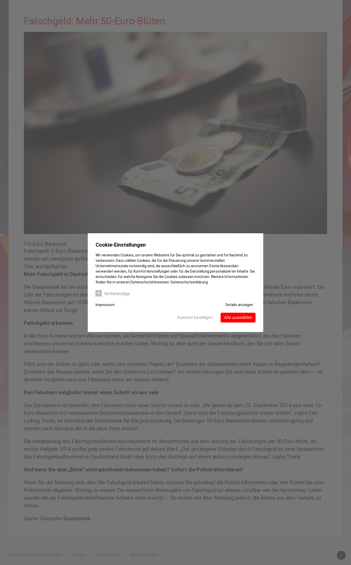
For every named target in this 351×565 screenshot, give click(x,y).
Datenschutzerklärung (189, 282)
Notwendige (117, 293)
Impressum (105, 305)
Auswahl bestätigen (195, 317)
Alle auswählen (238, 317)
